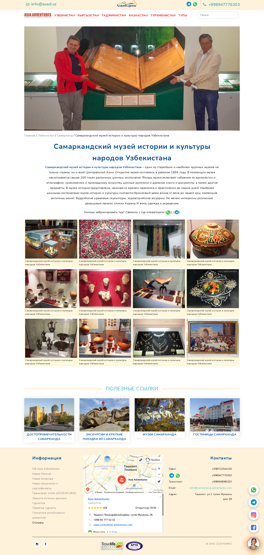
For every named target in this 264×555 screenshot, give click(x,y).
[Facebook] (254, 528)
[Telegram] (254, 502)
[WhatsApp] (254, 490)
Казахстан (138, 15)
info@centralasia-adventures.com (211, 488)
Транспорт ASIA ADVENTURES (54, 493)
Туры (182, 15)
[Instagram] (254, 515)
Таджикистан (114, 15)
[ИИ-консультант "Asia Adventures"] (253, 543)
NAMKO (227, 543)
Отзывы (38, 523)
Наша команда (42, 479)
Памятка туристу (44, 508)
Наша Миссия (41, 474)
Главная (29, 136)
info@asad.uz (44, 4)
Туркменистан (162, 15)
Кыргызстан (88, 15)
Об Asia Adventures (45, 469)
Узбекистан (64, 15)
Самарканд (65, 136)
